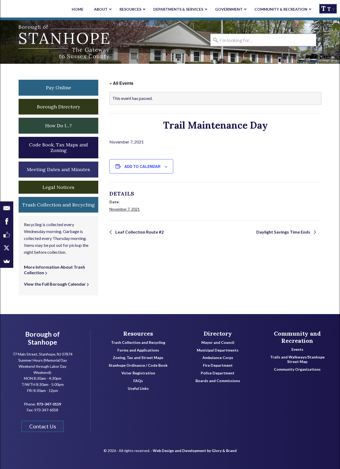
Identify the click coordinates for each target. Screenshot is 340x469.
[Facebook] (6, 221)
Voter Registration (138, 373)
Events (297, 349)
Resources (138, 333)
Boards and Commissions (218, 381)
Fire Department (218, 365)
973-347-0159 (49, 404)
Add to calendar (142, 166)
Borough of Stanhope (40, 42)
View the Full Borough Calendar (55, 283)
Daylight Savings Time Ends (283, 231)
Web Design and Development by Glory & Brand (195, 450)
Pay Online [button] (58, 87)
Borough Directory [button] (58, 107)
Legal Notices (58, 187)
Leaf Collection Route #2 (139, 231)
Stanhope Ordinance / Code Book (138, 365)
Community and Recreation (297, 337)
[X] (6, 248)
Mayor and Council (217, 342)
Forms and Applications (138, 350)
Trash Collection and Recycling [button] (58, 205)
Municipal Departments (218, 350)
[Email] (6, 208)
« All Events (121, 83)
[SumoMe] (6, 261)
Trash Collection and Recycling (138, 342)
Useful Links (138, 388)
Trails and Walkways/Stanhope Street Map (297, 359)
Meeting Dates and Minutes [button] (58, 169)
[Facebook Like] (6, 234)
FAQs (138, 381)
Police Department (218, 373)
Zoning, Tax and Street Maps (138, 358)
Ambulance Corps (217, 358)
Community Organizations (297, 369)
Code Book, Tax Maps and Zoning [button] (58, 148)
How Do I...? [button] (58, 125)
